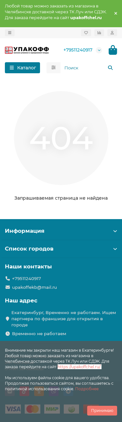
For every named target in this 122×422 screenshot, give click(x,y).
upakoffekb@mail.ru (34, 287)
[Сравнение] (99, 32)
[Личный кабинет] (112, 32)
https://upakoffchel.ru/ (80, 366)
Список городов (29, 248)
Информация (25, 231)
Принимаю (102, 410)
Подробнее (87, 388)
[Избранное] (86, 32)
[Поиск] (110, 68)
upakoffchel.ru (86, 17)
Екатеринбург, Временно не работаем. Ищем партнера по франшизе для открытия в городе (63, 318)
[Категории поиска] (54, 67)
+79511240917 (77, 50)
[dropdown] (10, 32)
